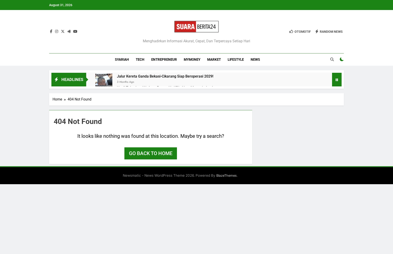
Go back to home (150, 153)
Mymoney (192, 60)
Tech (140, 60)
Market (214, 60)
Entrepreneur (164, 60)
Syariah (122, 60)
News (255, 60)
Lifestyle (236, 60)
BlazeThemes (226, 175)
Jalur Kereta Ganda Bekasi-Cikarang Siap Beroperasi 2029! (165, 76)
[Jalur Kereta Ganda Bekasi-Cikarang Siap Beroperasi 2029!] (103, 82)
